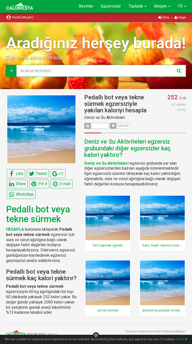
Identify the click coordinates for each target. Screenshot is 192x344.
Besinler (86, 6)
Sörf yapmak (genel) (108, 245)
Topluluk (136, 6)
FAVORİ (123, 126)
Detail (180, 339)
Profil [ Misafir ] (23, 17)
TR (181, 6)
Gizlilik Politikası (162, 331)
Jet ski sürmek (107, 310)
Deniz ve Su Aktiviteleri (104, 117)
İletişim (161, 6)
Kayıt (182, 17)
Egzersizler (111, 6)
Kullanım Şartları (137, 331)
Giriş (166, 17)
